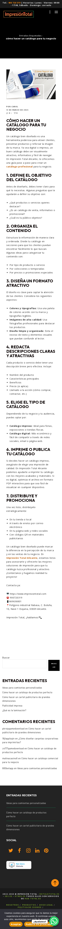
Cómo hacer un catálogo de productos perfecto (27, 692)
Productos (29, 905)
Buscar (6, 657)
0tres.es (20, 896)
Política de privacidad (39, 924)
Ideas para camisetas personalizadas (22, 687)
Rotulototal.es (49, 894)
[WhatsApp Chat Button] (54, 921)
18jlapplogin (8, 738)
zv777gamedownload (13, 748)
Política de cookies (29, 907)
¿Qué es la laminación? (14, 710)
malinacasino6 (10, 758)
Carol (15, 107)
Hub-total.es (33, 898)
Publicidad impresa (12, 705)
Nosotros (12, 905)
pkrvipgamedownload (13, 728)
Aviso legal (46, 905)
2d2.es (8, 896)
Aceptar (16, 924)
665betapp (8, 768)
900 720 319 (14, 2)
